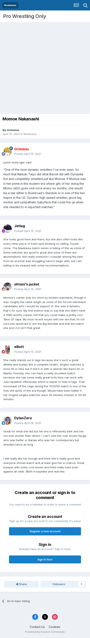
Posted (27, 153)
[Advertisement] (45, 67)
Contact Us (37, 627)
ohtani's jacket (26, 284)
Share (22, 584)
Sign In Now (45, 559)
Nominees (30, 134)
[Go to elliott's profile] (7, 349)
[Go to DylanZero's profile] (7, 420)
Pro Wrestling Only (24, 16)
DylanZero (23, 418)
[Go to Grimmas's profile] (7, 151)
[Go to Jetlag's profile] (7, 228)
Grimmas (13, 130)
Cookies (54, 627)
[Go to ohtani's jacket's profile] (7, 287)
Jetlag (19, 226)
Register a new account (45, 531)
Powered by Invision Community (45, 631)
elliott (19, 347)
